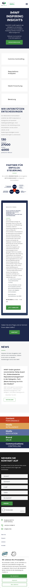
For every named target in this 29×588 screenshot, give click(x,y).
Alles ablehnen (14, 584)
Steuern (3, 538)
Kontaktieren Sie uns (14, 42)
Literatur (3, 541)
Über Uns (3, 534)
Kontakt (14, 332)
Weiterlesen (9, 399)
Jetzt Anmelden (13, 307)
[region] (14, 572)
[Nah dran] (27, 558)
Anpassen (14, 580)
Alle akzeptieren (14, 576)
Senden (5, 503)
